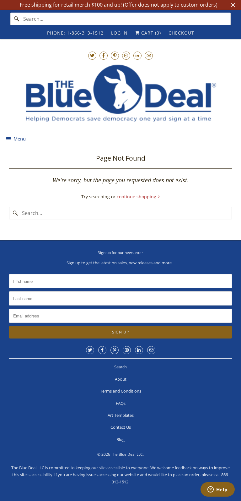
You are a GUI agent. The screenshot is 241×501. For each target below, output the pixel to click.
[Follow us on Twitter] (92, 55)
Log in (119, 33)
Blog (120, 439)
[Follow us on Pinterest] (115, 55)
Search (120, 367)
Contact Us (120, 427)
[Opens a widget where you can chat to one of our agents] (217, 490)
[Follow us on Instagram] (126, 55)
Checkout (181, 33)
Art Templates (121, 415)
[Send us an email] (149, 55)
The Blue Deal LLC (127, 454)
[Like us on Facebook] (103, 55)
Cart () (150, 33)
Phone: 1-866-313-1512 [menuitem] (75, 33)
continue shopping (137, 197)
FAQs (121, 403)
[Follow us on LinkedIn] (137, 55)
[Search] (16, 19)
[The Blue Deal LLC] (120, 93)
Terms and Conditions (120, 391)
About (120, 379)
